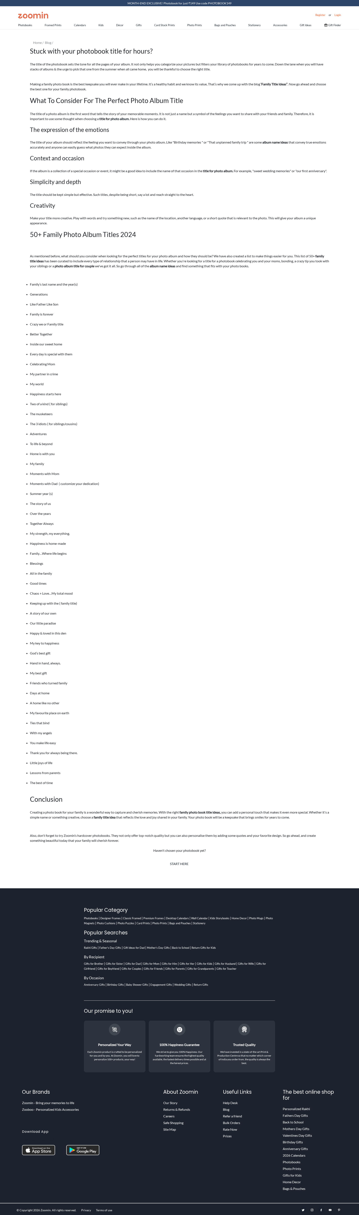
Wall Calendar (199, 918)
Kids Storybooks (219, 918)
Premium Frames (153, 918)
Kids (101, 25)
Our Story (170, 1103)
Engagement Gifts (161, 984)
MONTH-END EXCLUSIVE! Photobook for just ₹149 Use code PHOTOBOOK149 (179, 3)
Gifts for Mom (151, 963)
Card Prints (143, 923)
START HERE (179, 864)
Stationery (254, 25)
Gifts (139, 25)
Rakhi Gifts (90, 947)
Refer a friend (232, 1116)
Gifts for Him (169, 963)
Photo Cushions (106, 923)
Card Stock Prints (164, 25)
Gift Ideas (305, 25)
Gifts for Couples (131, 968)
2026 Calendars (294, 1155)
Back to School (180, 947)
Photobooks (25, 25)
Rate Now (230, 1129)
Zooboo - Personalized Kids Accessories (50, 1109)
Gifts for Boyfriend (108, 968)
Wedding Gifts (182, 984)
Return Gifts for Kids (204, 947)
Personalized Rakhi (296, 1109)
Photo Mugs (256, 918)
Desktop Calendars (177, 918)
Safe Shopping (173, 1123)
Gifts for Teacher (226, 968)
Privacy (86, 1210)
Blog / (49, 42)
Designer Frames (110, 918)
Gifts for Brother (93, 963)
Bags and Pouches (225, 25)
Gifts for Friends (153, 968)
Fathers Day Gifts (295, 1115)
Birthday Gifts (115, 984)
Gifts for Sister (114, 963)
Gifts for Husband (225, 963)
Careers (169, 1116)
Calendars (80, 25)
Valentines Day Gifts (297, 1135)
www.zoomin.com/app (38, 1139)
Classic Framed (132, 918)
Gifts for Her (187, 963)
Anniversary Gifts (94, 984)
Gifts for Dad (133, 963)
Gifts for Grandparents (200, 968)
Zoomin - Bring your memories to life (48, 1103)
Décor (119, 25)
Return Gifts (201, 984)
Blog (226, 1109)
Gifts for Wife (246, 963)
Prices (227, 1136)
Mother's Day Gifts (158, 947)
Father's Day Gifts (110, 947)
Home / (39, 42)
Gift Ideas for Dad (134, 947)
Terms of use (104, 1210)
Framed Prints (53, 25)
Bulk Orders (231, 1123)
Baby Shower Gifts (137, 984)
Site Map (169, 1129)
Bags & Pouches (294, 1188)
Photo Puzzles (126, 923)
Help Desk (230, 1103)
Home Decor (239, 918)
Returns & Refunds (176, 1109)
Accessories (280, 25)
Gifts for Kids (204, 963)
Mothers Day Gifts (296, 1129)
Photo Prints (194, 25)
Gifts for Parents (175, 968)
